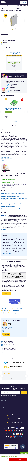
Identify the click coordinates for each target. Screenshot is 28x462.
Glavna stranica (3, 5)
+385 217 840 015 (8, 327)
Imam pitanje (6, 334)
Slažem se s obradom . (9, 395)
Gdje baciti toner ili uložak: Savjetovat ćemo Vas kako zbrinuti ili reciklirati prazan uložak (14, 201)
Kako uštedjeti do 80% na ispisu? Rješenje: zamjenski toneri (13, 194)
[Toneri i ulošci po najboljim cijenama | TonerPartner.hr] (4, 2)
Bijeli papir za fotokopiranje (20, 313)
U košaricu (19, 459)
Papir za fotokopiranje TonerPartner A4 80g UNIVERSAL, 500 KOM (13, 109)
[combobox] (14, 59)
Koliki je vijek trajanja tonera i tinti (8, 206)
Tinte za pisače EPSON (18, 308)
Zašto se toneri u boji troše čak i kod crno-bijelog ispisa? (13, 208)
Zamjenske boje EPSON (15, 310)
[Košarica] (17, 2)
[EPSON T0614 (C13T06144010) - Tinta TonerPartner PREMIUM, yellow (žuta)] (14, 26)
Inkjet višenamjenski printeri (7, 313)
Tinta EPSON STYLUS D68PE (6, 158)
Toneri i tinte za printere (11, 5)
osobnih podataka (13, 395)
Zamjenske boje (5, 310)
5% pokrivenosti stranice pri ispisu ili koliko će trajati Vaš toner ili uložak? (14, 199)
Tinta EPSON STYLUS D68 (6, 157)
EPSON (18, 5)
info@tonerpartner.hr (9, 330)
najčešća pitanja (21, 145)
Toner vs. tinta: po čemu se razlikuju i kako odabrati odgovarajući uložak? (12, 204)
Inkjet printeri (12, 312)
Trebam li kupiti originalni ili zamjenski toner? (10, 196)
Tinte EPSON (4, 312)
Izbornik (24, 2)
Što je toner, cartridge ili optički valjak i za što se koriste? (13, 193)
